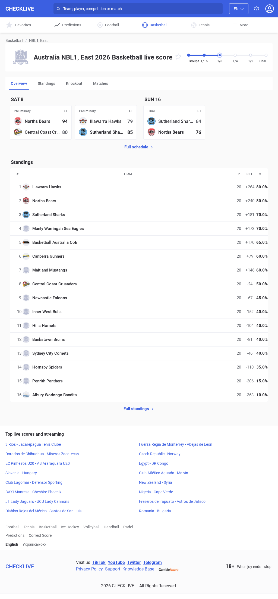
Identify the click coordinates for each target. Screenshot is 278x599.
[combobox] (238, 8)
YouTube (116, 562)
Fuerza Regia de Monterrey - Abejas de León (175, 444)
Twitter (134, 562)
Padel (128, 527)
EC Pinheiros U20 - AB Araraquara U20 (37, 463)
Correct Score (40, 535)
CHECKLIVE (19, 8)
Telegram (152, 562)
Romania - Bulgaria (155, 511)
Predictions (14, 535)
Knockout (74, 83)
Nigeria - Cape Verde (156, 492)
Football (12, 527)
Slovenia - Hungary (21, 473)
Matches (100, 83)
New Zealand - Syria (155, 482)
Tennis (29, 527)
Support (112, 569)
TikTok (99, 562)
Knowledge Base (138, 569)
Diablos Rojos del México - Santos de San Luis (43, 511)
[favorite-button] (178, 57)
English (11, 544)
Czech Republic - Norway (160, 454)
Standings (46, 83)
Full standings (136, 408)
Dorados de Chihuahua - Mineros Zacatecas (42, 454)
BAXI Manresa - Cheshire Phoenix (33, 492)
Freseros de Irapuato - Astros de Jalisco (172, 501)
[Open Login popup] (269, 9)
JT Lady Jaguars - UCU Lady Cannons (37, 501)
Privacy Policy (89, 569)
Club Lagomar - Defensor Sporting (33, 482)
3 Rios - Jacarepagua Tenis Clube (33, 444)
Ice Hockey (70, 527)
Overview (19, 83)
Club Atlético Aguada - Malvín (163, 473)
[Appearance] (256, 9)
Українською (34, 544)
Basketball (14, 40)
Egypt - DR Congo (153, 463)
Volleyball (91, 527)
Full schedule (136, 147)
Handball (111, 527)
